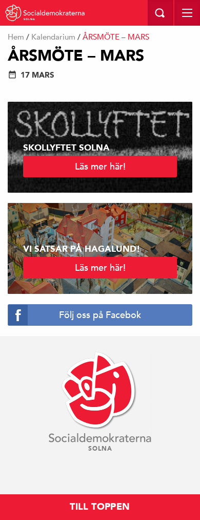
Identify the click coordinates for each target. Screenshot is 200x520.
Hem (16, 37)
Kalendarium (53, 37)
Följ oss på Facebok (100, 315)
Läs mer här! (100, 166)
